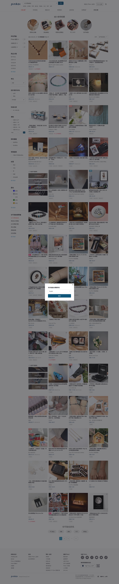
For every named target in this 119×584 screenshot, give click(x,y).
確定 (59, 296)
